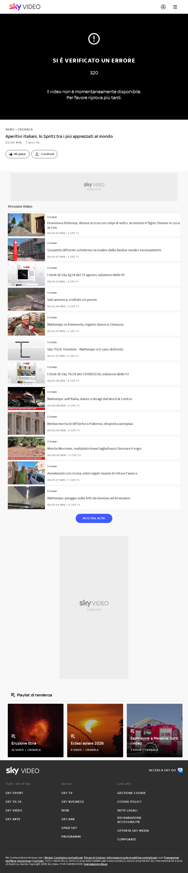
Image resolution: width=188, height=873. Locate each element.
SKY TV (66, 793)
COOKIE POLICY (129, 801)
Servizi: (66, 783)
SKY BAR (68, 819)
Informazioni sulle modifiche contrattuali (132, 857)
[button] (18, 154)
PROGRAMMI (71, 836)
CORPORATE (126, 839)
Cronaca (25, 129)
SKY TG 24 (14, 801)
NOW (65, 810)
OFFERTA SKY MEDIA (133, 830)
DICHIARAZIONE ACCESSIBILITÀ (129, 820)
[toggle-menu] (175, 7)
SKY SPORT (14, 793)
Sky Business (72, 801)
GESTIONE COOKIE (131, 793)
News (10, 129)
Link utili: (124, 783)
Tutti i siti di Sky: (18, 783)
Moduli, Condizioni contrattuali (63, 857)
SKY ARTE (13, 819)
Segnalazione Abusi (96, 864)
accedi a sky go (162, 770)
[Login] (163, 7)
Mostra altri (94, 518)
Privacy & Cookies (94, 857)
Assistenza (24, 860)
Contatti (38, 860)
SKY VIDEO (14, 810)
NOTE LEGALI (127, 810)
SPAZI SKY (69, 828)
